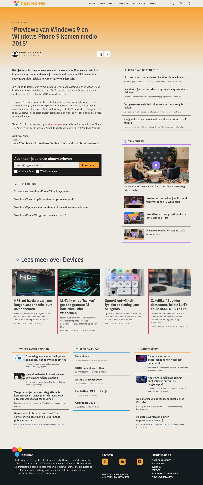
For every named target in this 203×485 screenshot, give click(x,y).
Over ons (156, 466)
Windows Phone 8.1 (60, 143)
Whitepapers (149, 349)
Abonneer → (90, 165)
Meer (153, 3)
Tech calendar (89, 349)
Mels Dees (19, 323)
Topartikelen (106, 3)
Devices (23, 22)
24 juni (26, 127)
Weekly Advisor (49, 171)
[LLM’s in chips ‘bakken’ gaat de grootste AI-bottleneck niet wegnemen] (79, 282)
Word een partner (161, 460)
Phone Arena (22, 135)
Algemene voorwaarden (164, 473)
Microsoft (16, 143)
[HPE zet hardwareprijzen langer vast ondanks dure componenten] (33, 282)
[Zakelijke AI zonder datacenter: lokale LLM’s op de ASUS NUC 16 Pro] (170, 282)
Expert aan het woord (34, 349)
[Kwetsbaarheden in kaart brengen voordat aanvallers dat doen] (19, 379)
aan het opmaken (54, 124)
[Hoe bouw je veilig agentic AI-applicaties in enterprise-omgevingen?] (141, 384)
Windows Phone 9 (78, 143)
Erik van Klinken (68, 330)
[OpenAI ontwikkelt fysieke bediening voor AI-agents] (124, 282)
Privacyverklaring (162, 476)
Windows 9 (27, 143)
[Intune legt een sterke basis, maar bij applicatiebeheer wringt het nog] (19, 361)
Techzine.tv (136, 141)
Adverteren (157, 463)
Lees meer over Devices (52, 259)
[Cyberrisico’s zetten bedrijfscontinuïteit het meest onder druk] (141, 363)
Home (92, 3)
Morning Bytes (27, 171)
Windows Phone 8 (41, 143)
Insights (138, 3)
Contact (155, 470)
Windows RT (93, 143)
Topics (121, 3)
